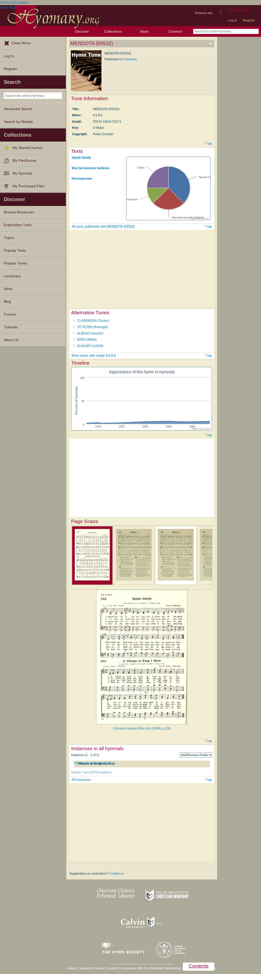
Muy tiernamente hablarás (91, 168)
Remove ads (204, 13)
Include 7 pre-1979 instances (91, 772)
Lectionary (12, 276)
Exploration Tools (18, 225)
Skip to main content (14, 2)
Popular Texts (15, 250)
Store (144, 31)
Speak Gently (81, 157)
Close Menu (21, 43)
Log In (9, 56)
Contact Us (113, 968)
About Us (11, 340)
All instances (81, 780)
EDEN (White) (87, 339)
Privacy (99, 968)
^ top (208, 143)
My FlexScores (24, 161)
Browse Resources (19, 212)
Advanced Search (18, 109)
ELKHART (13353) (90, 346)
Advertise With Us (135, 968)
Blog (7, 302)
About (71, 968)
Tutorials (11, 327)
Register (249, 20)
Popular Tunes (15, 263)
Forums (10, 314)
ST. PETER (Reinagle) (92, 327)
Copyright (84, 968)
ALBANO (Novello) (90, 333)
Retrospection (82, 178)
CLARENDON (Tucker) (93, 320)
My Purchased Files (28, 186)
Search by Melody (18, 122)
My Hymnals (22, 173)
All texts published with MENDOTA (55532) (103, 226)
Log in (232, 20)
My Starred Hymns (27, 148)
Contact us (116, 873)
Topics (9, 238)
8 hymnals (130, 59)
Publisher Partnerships (166, 968)
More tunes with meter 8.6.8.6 (94, 355)
